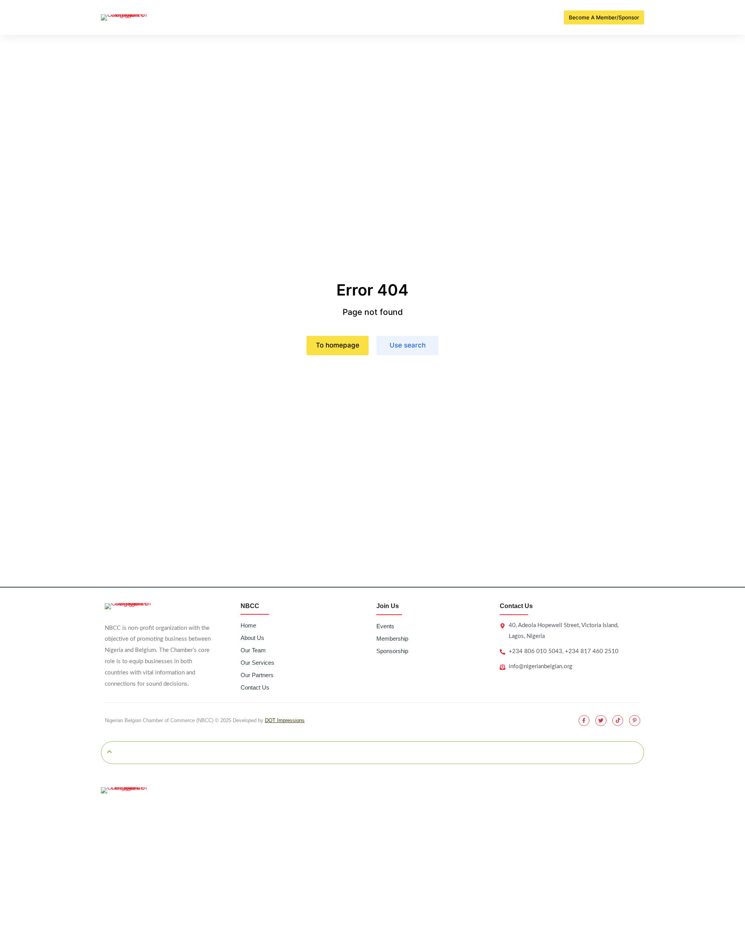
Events (385, 626)
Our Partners (257, 675)
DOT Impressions (285, 720)
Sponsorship (392, 651)
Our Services (257, 662)
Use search (408, 345)
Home (248, 625)
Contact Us (255, 687)
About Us (252, 637)
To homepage (337, 345)
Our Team (253, 650)
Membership (392, 638)
